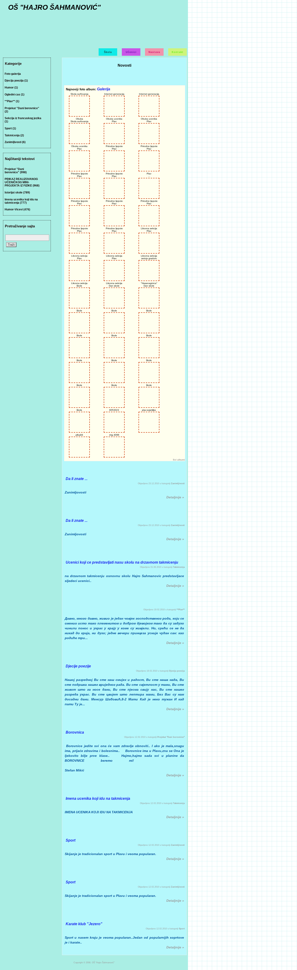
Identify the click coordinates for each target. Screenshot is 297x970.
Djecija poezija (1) (16, 80)
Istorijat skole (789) (17, 192)
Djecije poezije (78, 666)
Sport (70, 840)
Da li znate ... (76, 479)
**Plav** (181, 609)
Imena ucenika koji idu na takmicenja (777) (21, 201)
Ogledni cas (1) (14, 94)
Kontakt (177, 52)
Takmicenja (179, 567)
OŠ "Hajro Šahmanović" (54, 7)
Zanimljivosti (178, 483)
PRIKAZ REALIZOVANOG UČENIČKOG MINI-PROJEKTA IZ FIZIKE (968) (22, 182)
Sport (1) (10, 128)
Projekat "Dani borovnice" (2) (22, 110)
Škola (108, 52)
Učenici (131, 52)
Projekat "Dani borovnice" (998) (16, 170)
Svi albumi (179, 459)
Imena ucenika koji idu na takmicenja (98, 798)
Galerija (103, 89)
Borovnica (75, 732)
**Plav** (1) (12, 101)
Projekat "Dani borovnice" (171, 737)
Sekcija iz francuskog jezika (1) (23, 120)
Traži (11, 244)
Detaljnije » (175, 497)
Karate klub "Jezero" (84, 924)
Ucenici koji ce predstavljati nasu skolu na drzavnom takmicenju (122, 562)
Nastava (154, 52)
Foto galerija (13, 73)
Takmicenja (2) (14, 135)
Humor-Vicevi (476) (17, 209)
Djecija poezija (177, 671)
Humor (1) (11, 87)
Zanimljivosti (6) (15, 142)
